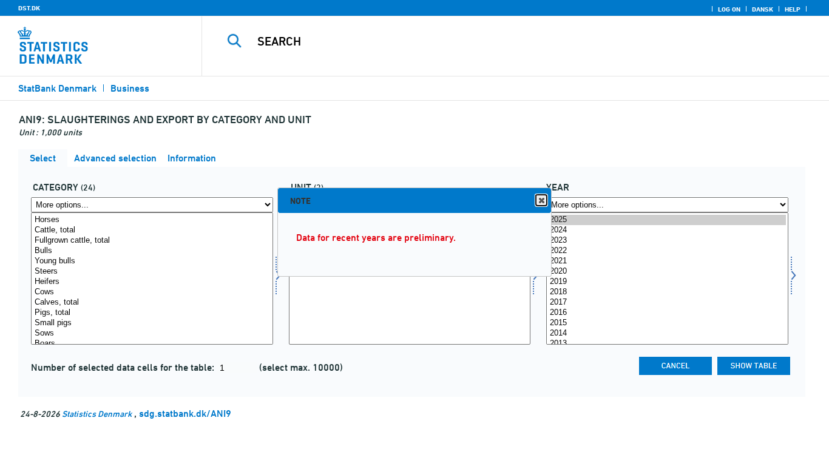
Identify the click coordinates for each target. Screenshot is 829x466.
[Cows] (152, 292)
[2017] (667, 302)
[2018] (667, 292)
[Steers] (152, 271)
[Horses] (152, 220)
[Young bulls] (152, 261)
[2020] (667, 271)
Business (129, 88)
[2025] (667, 220)
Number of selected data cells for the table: (124, 367)
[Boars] (152, 344)
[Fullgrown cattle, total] (152, 240)
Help (792, 9)
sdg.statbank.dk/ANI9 (185, 413)
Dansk (762, 9)
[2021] (667, 261)
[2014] (667, 333)
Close (541, 200)
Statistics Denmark (97, 413)
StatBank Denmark (57, 88)
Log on (729, 9)
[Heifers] (152, 282)
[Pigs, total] (152, 313)
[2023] (667, 240)
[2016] (667, 313)
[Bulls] (152, 251)
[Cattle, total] (152, 230)
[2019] (667, 282)
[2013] (667, 344)
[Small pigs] (152, 323)
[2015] (667, 323)
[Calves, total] (152, 302)
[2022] (667, 251)
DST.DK (29, 8)
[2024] (667, 230)
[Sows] (152, 333)
